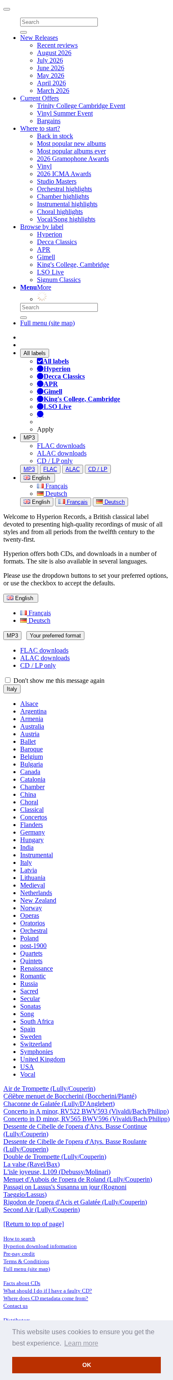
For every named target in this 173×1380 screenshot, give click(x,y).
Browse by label (41, 226)
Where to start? (40, 128)
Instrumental (36, 855)
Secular (30, 998)
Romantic (33, 976)
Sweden (31, 1036)
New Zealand (38, 900)
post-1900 (33, 945)
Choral (29, 802)
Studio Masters (56, 181)
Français (56, 486)
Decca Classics (57, 241)
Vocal (27, 1074)
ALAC (73, 469)
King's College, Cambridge (73, 264)
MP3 (29, 438)
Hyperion (49, 234)
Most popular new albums (71, 143)
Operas (29, 915)
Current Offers (39, 98)
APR (43, 249)
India (27, 847)
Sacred (29, 991)
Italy (12, 689)
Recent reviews (57, 45)
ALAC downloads (61, 453)
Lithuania (32, 877)
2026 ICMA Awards (64, 173)
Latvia (28, 870)
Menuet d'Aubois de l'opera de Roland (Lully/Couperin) (77, 1179)
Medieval (32, 885)
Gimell (46, 257)
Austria (29, 733)
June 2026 (50, 67)
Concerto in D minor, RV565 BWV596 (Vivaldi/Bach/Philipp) (86, 1118)
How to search (19, 1238)
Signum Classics (59, 279)
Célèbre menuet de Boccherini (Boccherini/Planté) (69, 1096)
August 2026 (54, 52)
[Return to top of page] (33, 1223)
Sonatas (30, 1006)
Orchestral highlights (64, 188)
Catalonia (32, 779)
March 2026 (53, 90)
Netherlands (36, 892)
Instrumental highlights (67, 204)
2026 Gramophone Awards (73, 158)
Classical (32, 809)
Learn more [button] (81, 1343)
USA (27, 1066)
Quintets (31, 960)
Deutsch (55, 493)
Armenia (31, 718)
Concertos (33, 817)
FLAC (50, 469)
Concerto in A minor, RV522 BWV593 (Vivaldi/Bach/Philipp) (86, 1111)
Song (27, 1013)
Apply (45, 429)
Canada (30, 771)
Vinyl (44, 166)
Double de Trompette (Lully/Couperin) (54, 1156)
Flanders (31, 824)
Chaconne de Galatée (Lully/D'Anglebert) (59, 1103)
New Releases (39, 37)
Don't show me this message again (58, 680)
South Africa (37, 1021)
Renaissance (36, 968)
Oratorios (32, 923)
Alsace (29, 703)
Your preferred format (55, 635)
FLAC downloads (61, 445)
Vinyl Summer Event (65, 113)
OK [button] (86, 1365)
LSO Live (50, 272)
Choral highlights (60, 211)
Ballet (28, 741)
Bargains (48, 120)
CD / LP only (55, 460)
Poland (29, 938)
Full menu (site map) (47, 323)
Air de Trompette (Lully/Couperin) (49, 1088)
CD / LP (97, 469)
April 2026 (51, 83)
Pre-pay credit (19, 1254)
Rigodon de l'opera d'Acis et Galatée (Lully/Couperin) (75, 1202)
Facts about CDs (21, 1283)
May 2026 (50, 75)
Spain (27, 1028)
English (40, 502)
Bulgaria (31, 764)
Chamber (32, 786)
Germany (32, 832)
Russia (29, 983)
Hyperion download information (40, 1246)
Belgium (31, 756)
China (28, 794)
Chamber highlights (63, 196)
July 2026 (50, 60)
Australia (32, 726)
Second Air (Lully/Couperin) (41, 1209)
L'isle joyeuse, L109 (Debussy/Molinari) (56, 1171)
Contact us (15, 1306)
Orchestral (33, 930)
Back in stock (55, 136)
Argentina (33, 711)
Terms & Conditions (26, 1261)
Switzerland (36, 1044)
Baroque (31, 749)
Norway (31, 907)
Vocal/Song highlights (66, 219)
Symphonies (36, 1051)
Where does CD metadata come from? (45, 1298)
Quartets (31, 953)
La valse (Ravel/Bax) (31, 1164)
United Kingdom (42, 1059)
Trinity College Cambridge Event (81, 105)
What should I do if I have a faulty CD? (47, 1291)
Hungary (32, 839)
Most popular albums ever (71, 151)
